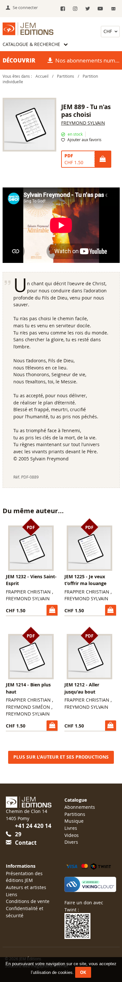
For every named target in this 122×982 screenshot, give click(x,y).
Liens (11, 894)
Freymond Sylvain (83, 123)
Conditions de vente (27, 901)
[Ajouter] (102, 159)
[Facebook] (62, 9)
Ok (83, 972)
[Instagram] (75, 9)
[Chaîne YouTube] (100, 9)
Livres (70, 828)
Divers (71, 842)
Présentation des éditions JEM (24, 877)
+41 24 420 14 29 (33, 830)
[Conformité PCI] (90, 884)
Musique (74, 821)
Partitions (65, 76)
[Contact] (113, 9)
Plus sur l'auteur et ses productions (61, 757)
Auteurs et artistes (26, 887)
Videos (71, 835)
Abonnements (79, 807)
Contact (25, 842)
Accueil (41, 76)
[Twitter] (87, 9)
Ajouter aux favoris (84, 139)
